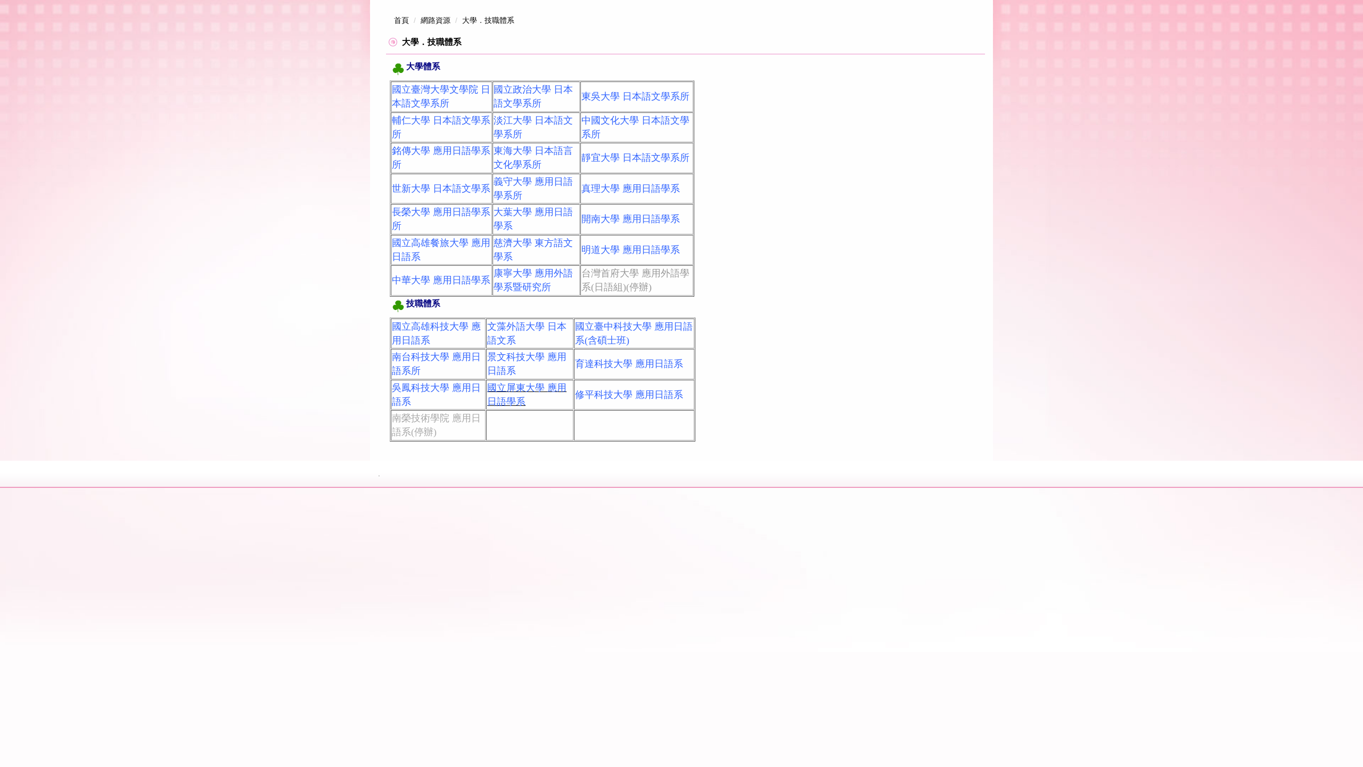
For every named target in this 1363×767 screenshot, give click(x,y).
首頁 (401, 20)
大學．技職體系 (488, 20)
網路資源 (435, 20)
